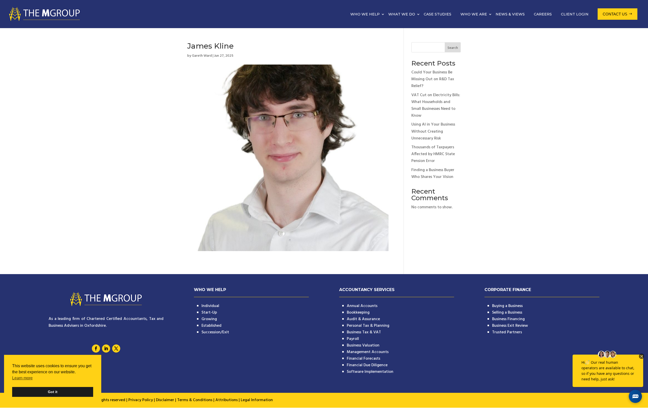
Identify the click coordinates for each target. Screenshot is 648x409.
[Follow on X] (116, 348)
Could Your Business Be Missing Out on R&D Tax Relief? (432, 79)
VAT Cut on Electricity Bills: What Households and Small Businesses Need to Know (435, 105)
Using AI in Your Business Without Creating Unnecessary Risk (433, 131)
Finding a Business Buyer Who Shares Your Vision (432, 173)
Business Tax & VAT (364, 332)
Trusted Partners (507, 332)
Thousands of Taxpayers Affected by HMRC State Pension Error (433, 154)
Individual (210, 306)
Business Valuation (363, 345)
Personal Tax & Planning (368, 325)
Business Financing (508, 319)
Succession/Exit (215, 332)
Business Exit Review (510, 325)
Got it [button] (52, 392)
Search (453, 48)
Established (211, 325)
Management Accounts (368, 352)
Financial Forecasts (363, 358)
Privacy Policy (140, 400)
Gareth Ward (202, 56)
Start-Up (209, 312)
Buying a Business (507, 306)
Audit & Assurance (363, 319)
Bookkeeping (358, 312)
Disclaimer (165, 400)
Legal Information (257, 400)
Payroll (353, 339)
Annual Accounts (362, 306)
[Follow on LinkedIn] (106, 348)
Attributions (226, 400)
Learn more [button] (22, 378)
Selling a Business (507, 312)
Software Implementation (370, 372)
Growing (209, 319)
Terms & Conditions (194, 400)
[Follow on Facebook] (96, 348)
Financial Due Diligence (367, 365)
